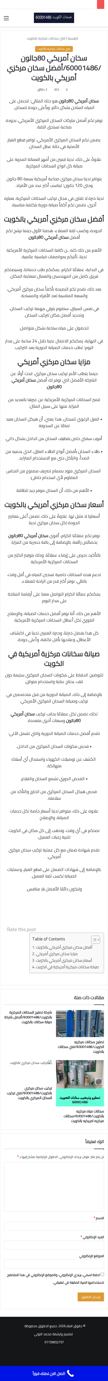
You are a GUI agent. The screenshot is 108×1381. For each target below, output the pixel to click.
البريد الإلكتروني (92, 1237)
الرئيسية (73, 38)
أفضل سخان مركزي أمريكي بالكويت (64, 947)
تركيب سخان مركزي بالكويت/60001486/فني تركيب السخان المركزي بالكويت (29, 1093)
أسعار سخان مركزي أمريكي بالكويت (64, 960)
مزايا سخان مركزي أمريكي (57, 954)
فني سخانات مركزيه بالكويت (46, 38)
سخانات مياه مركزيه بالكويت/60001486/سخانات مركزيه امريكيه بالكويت (84, 1116)
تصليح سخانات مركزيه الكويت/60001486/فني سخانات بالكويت (81, 1047)
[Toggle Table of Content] (93, 939)
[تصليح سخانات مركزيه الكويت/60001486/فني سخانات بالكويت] (80, 1023)
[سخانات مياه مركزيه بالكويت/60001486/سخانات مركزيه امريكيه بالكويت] (80, 1083)
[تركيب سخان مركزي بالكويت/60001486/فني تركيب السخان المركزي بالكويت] (28, 1071)
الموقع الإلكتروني (91, 1256)
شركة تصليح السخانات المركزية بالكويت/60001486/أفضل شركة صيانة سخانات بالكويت (28, 1017)
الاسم (99, 1218)
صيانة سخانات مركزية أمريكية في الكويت (67, 967)
